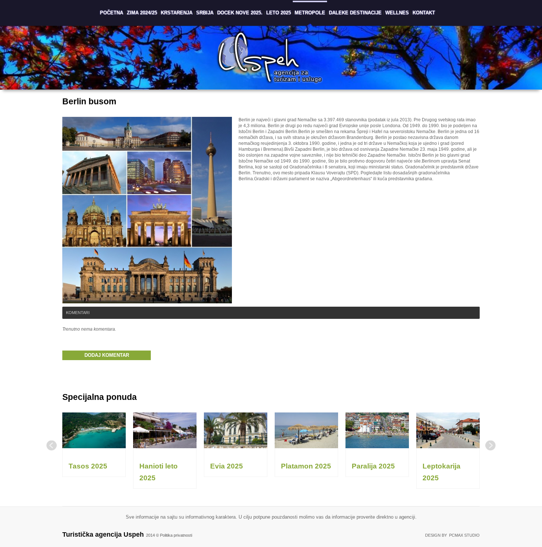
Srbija (204, 12)
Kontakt (424, 12)
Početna (111, 12)
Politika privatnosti (176, 535)
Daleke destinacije (355, 12)
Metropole (310, 12)
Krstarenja (176, 12)
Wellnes (397, 12)
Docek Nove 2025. (240, 12)
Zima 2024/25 (142, 12)
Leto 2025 (278, 12)
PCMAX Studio (464, 535)
